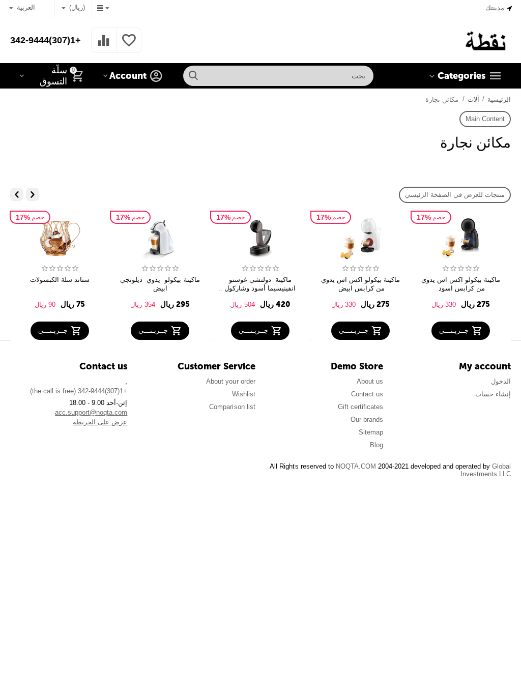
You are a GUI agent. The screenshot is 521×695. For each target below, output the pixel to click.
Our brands (367, 419)
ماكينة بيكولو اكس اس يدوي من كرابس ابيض (359, 284)
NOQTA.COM (356, 466)
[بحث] (193, 76)
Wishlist (243, 394)
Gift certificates (360, 407)
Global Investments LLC (485, 470)
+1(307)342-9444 (45, 40)
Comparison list (232, 407)
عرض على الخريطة (100, 422)
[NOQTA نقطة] (486, 39)
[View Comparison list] (104, 46)
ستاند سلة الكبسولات (60, 279)
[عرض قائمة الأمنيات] (129, 46)
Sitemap (371, 432)
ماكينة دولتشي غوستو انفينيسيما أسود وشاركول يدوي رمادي (259, 284)
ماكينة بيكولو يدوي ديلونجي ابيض (158, 284)
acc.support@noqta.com (91, 412)
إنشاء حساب (493, 394)
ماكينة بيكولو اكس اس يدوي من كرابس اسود (459, 284)
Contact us (367, 394)
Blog (376, 445)
